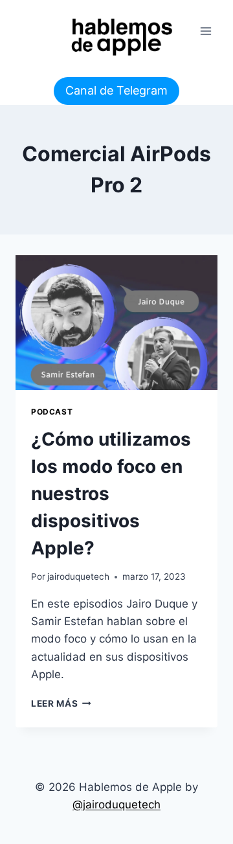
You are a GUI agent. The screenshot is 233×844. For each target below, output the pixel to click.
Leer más (61, 703)
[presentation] (116, 322)
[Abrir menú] (205, 31)
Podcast (51, 411)
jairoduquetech (78, 576)
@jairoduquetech (116, 804)
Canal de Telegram (116, 90)
